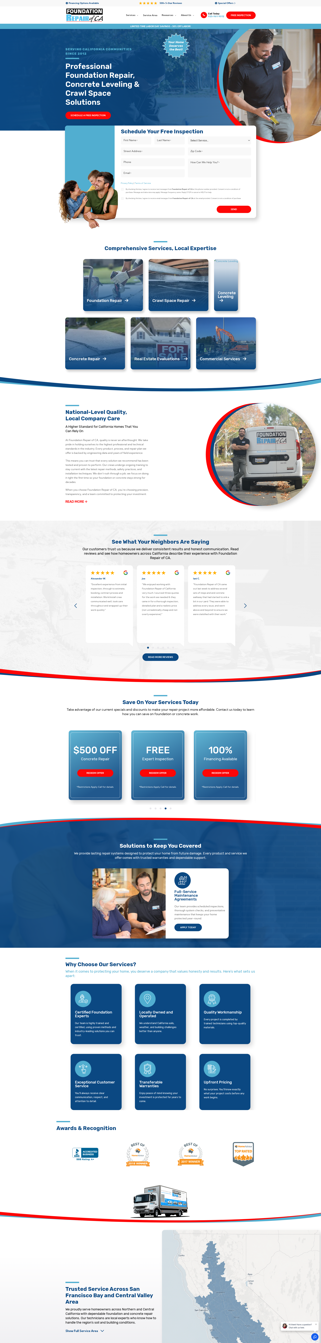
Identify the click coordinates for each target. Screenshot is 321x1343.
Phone (127, 162)
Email (127, 173)
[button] (148, 648)
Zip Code (196, 151)
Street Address (133, 151)
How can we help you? (205, 162)
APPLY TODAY (188, 927)
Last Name (164, 140)
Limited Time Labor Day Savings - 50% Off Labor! (160, 26)
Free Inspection (241, 15)
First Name (131, 140)
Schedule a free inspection (88, 115)
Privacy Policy (127, 183)
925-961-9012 (216, 16)
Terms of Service (143, 183)
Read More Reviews (160, 657)
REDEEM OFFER (97, 773)
